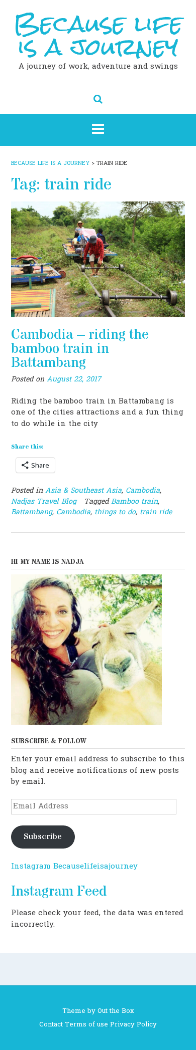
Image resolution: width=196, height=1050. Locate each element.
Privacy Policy (133, 1024)
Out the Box (115, 1011)
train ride (156, 512)
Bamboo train (134, 501)
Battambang (31, 512)
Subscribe (43, 837)
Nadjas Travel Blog (43, 501)
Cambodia (143, 490)
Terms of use (86, 1024)
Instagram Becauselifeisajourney (74, 866)
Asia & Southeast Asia (83, 490)
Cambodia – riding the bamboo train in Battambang (80, 348)
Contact (51, 1024)
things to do (115, 512)
